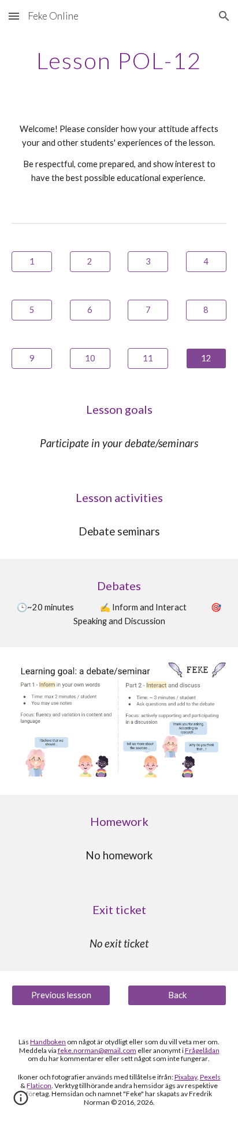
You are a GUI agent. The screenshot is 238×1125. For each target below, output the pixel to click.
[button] (14, 16)
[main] (119, 60)
